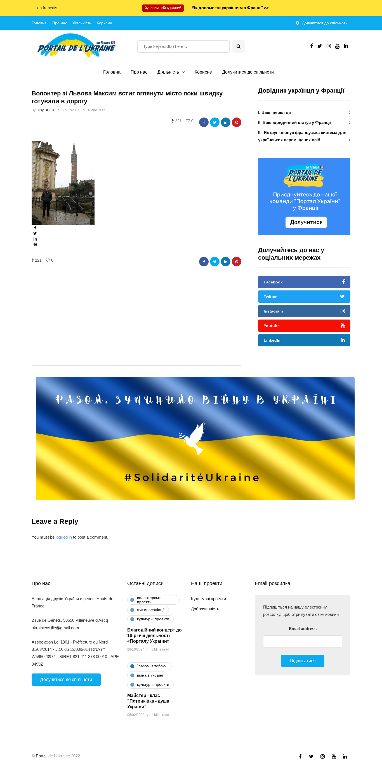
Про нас (59, 23)
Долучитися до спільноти (325, 23)
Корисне (104, 23)
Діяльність (82, 23)
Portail (41, 755)
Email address (303, 628)
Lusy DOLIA (45, 110)
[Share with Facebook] (204, 122)
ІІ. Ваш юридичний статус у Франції (294, 122)
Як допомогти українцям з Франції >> (230, 7)
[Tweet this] (215, 122)
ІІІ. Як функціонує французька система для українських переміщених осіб (302, 136)
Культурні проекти (208, 598)
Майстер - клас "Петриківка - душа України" (148, 701)
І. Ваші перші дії (274, 112)
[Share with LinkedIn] (225, 122)
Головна (39, 23)
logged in (64, 537)
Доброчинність (205, 608)
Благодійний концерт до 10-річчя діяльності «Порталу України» (154, 636)
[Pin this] (236, 122)
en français (47, 7)
